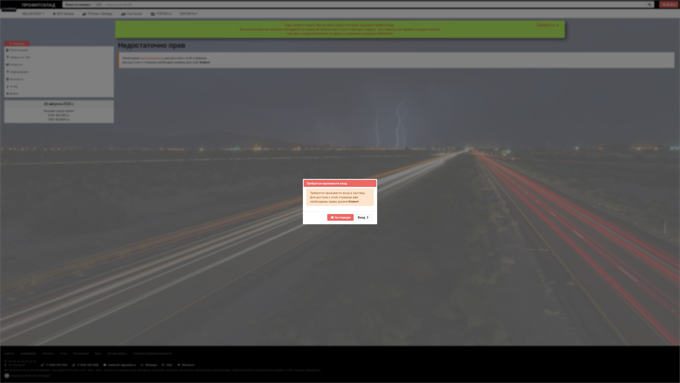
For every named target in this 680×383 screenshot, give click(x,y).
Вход (362, 217)
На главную (342, 217)
